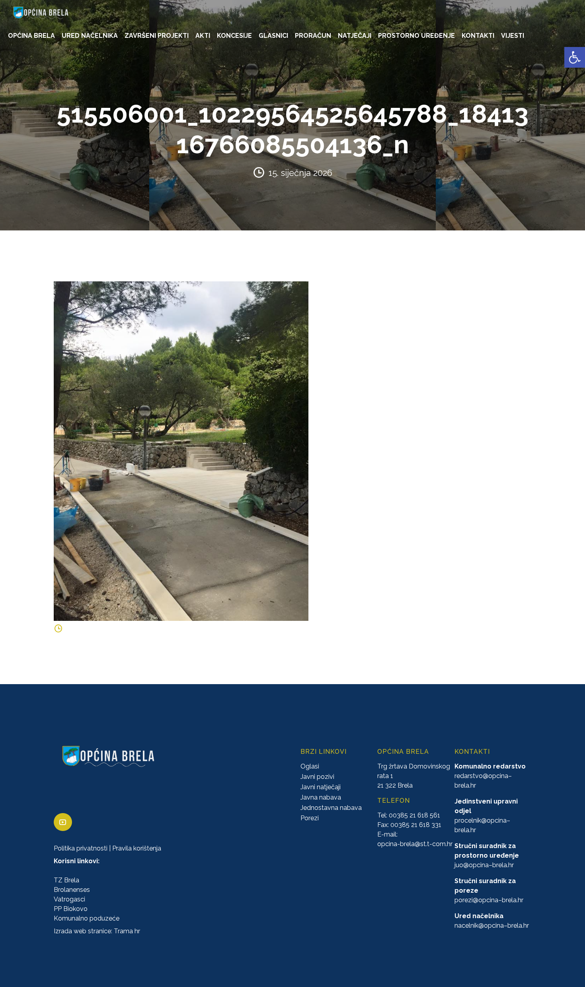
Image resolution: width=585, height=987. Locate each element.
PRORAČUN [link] (313, 35)
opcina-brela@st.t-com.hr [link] (414, 844)
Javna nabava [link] (320, 797)
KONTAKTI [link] (478, 35)
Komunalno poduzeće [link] (86, 918)
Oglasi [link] (309, 766)
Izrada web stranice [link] (82, 931)
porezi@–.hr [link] (488, 900)
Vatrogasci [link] (69, 899)
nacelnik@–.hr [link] (491, 925)
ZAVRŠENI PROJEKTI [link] (157, 35)
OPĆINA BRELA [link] (31, 35)
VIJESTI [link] (512, 35)
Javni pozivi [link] (317, 776)
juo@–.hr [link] (484, 865)
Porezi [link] (309, 818)
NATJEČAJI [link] (354, 35)
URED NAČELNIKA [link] (90, 35)
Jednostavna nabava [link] (331, 807)
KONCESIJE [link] (234, 35)
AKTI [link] (202, 35)
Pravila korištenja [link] (136, 848)
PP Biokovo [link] (71, 909)
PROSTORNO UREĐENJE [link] (416, 35)
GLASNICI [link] (273, 35)
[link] (574, 57)
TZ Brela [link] (66, 880)
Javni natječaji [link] (320, 787)
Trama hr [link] (127, 931)
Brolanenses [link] (72, 889)
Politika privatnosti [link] (80, 848)
